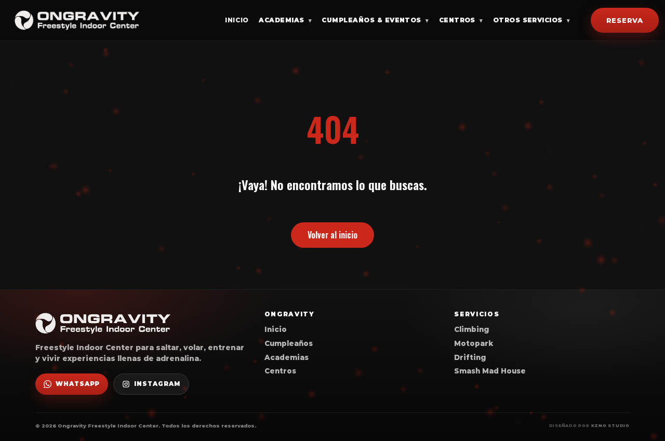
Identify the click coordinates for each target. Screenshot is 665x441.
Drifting (470, 357)
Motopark (473, 343)
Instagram (157, 383)
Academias (285, 20)
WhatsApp (78, 383)
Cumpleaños (288, 343)
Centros (461, 20)
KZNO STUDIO (610, 425)
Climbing (471, 329)
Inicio (237, 20)
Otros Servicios (531, 20)
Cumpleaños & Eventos (375, 20)
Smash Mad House (490, 371)
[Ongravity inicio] (77, 20)
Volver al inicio (332, 235)
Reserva (624, 20)
